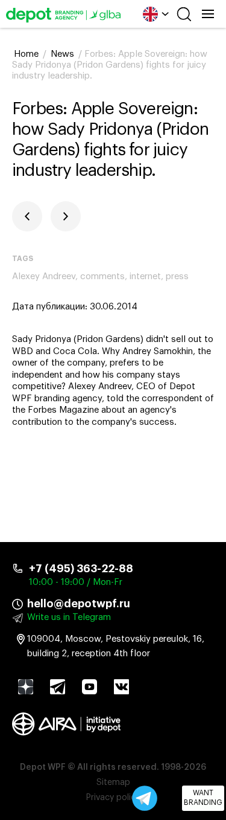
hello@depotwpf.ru (78, 603)
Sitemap (113, 782)
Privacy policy (113, 797)
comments (102, 276)
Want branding (203, 797)
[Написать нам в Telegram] (145, 798)
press (177, 276)
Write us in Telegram (69, 617)
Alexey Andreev (43, 276)
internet (145, 276)
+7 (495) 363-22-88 (81, 568)
